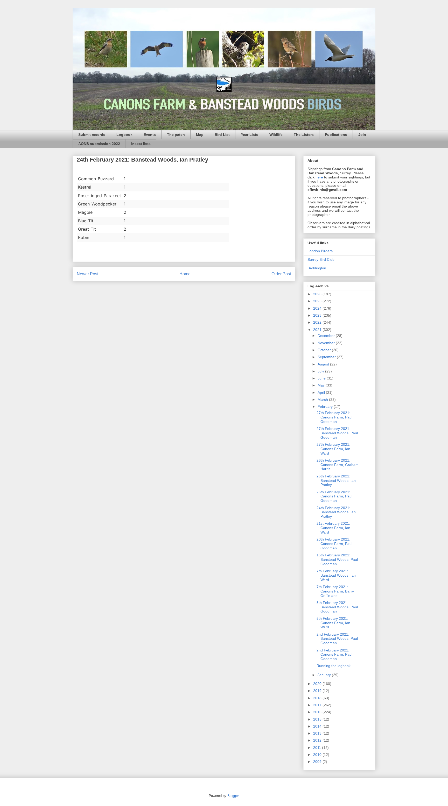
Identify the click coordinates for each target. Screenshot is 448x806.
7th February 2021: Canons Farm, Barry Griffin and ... (335, 591)
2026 (318, 294)
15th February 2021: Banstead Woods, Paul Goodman (337, 559)
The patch (176, 134)
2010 (318, 754)
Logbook (124, 134)
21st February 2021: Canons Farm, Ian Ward (333, 527)
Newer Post (87, 274)
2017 (318, 705)
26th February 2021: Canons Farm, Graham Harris (338, 464)
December (327, 336)
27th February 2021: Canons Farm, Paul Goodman (334, 417)
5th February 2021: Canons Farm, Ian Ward (333, 622)
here (319, 177)
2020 (318, 684)
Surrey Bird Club (320, 259)
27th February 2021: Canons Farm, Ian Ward (333, 448)
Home (185, 274)
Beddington (316, 268)
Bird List (222, 134)
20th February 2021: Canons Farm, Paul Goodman (334, 543)
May (322, 385)
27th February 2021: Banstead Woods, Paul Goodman (337, 433)
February (326, 406)
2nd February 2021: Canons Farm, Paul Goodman (334, 654)
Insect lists (141, 144)
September (327, 357)
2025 (318, 301)
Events (150, 134)
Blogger (233, 796)
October (325, 350)
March (323, 399)
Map (200, 134)
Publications (336, 134)
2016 (318, 712)
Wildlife (276, 134)
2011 (317, 747)
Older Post (281, 274)
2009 (318, 762)
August (324, 364)
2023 (318, 315)
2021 (318, 330)
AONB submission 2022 (99, 144)
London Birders (320, 251)
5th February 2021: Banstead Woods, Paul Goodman (337, 607)
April (322, 392)
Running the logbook (334, 666)
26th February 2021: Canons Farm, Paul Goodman (334, 496)
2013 (318, 733)
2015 (318, 719)
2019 (318, 691)
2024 (318, 308)
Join (362, 134)
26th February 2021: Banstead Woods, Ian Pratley (336, 480)
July (321, 371)
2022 (318, 322)
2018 (318, 698)
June (322, 378)
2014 (318, 726)
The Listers (304, 134)
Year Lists (249, 134)
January (325, 675)
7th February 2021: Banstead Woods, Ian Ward (336, 575)
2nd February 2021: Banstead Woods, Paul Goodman (337, 638)
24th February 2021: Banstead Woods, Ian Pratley (336, 512)
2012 (318, 740)
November (327, 343)
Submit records (91, 134)
